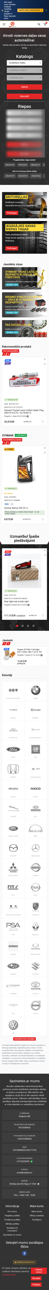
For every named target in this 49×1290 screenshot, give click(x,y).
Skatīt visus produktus (29, 10)
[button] (16, 625)
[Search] (39, 24)
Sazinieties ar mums (12, 1235)
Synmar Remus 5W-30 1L (16, 508)
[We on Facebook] (24, 1253)
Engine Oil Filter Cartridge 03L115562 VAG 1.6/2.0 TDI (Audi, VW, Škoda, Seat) (29, 652)
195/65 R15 (22, 165)
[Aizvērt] (46, 10)
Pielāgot (36, 1285)
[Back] (4, 354)
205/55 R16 (9, 165)
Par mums (12, 1211)
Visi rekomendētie (10, 351)
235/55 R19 (10, 176)
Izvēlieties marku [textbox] (17, 63)
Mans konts (37, 1211)
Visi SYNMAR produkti (12, 440)
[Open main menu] (4, 24)
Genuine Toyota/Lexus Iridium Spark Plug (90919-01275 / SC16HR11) (24, 411)
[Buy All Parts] (12, 24)
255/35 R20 (35, 176)
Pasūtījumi (37, 1219)
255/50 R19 (23, 176)
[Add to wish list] (45, 359)
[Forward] (8, 354)
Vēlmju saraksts (37, 1215)
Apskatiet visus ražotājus (24, 1039)
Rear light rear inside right (16, 601)
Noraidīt (36, 1278)
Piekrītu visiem (39, 1271)
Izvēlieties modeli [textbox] (17, 70)
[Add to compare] (45, 363)
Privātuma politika (12, 1219)
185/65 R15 (35, 165)
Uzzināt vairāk (9, 1274)
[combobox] (24, 63)
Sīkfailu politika (12, 1224)
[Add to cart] (42, 421)
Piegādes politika (12, 1215)
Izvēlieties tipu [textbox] (16, 77)
